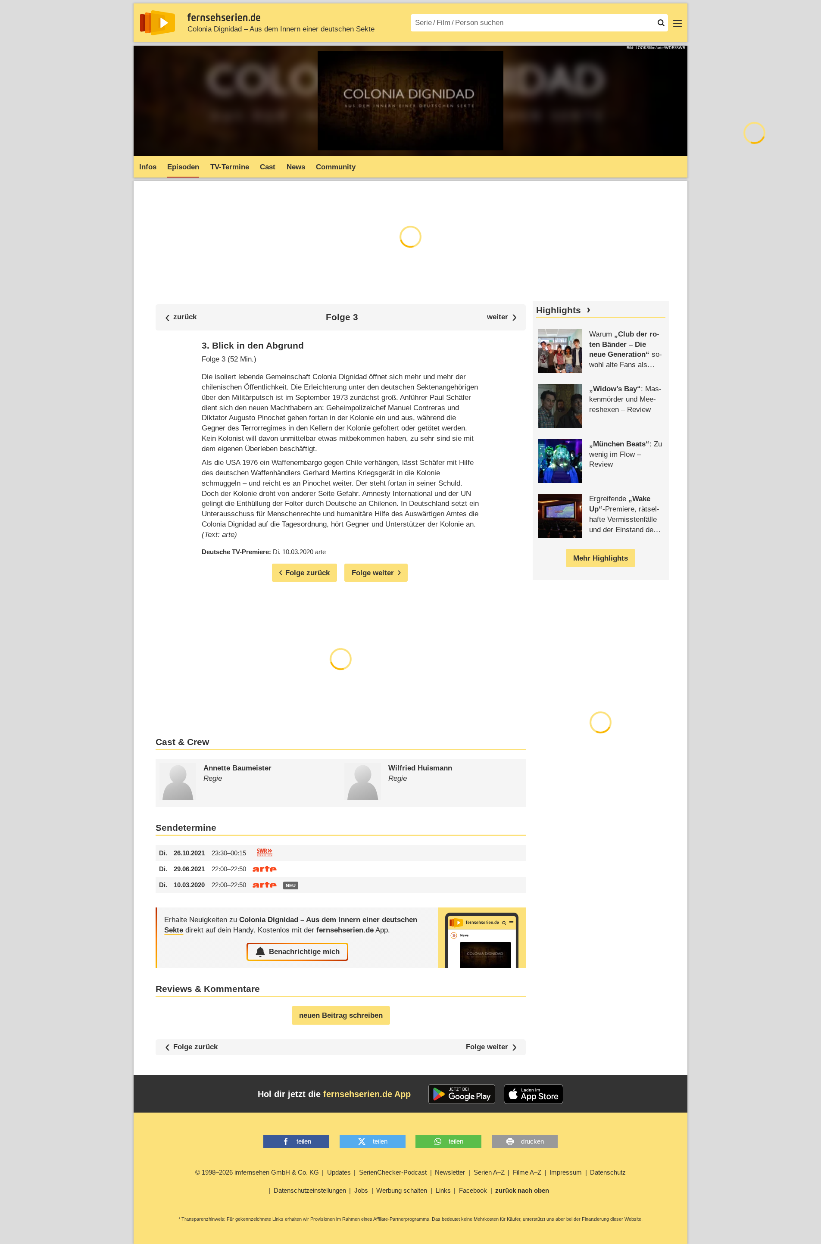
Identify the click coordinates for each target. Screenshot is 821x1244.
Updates (339, 1172)
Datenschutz (608, 1172)
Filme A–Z (527, 1172)
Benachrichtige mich (304, 952)
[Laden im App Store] (533, 1094)
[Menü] (677, 23)
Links (443, 1190)
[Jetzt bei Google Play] (461, 1094)
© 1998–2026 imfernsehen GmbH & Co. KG (257, 1172)
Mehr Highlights (600, 558)
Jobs (361, 1190)
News (296, 167)
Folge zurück (195, 1047)
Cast (267, 167)
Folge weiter (487, 1047)
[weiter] (502, 317)
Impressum (565, 1172)
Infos (147, 167)
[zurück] (181, 317)
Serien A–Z (489, 1172)
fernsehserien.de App (367, 1094)
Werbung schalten (401, 1190)
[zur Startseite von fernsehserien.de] (157, 22)
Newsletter (450, 1172)
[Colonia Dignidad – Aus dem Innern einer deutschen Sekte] (482, 937)
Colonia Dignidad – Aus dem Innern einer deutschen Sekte (281, 29)
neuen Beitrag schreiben (341, 1015)
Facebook (473, 1190)
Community (336, 167)
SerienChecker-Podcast (393, 1172)
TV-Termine (229, 167)
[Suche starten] (661, 22)
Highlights (558, 310)
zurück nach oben (522, 1190)
